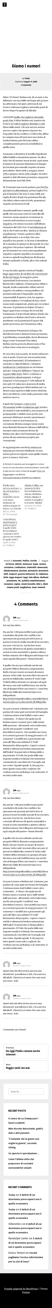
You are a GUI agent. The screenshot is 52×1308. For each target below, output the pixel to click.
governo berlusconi (26, 574)
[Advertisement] (26, 27)
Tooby (27, 78)
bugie (35, 564)
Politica (26, 561)
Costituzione (20, 567)
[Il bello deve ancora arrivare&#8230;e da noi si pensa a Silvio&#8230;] (14, 500)
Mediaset (44, 577)
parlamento (12, 580)
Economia (17, 561)
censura (42, 564)
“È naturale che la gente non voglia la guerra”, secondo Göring (23, 1143)
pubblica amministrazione (33, 580)
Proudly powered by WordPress (21, 1288)
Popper (26, 1292)
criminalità (31, 567)
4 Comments (26, 85)
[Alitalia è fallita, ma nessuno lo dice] (35, 497)
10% (24, 170)
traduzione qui (30, 407)
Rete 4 (39, 584)
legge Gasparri (15, 577)
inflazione (43, 574)
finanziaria (33, 571)
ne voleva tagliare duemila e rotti (28, 124)
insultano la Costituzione (16, 367)
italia (5, 577)
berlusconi (27, 564)
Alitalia (18, 564)
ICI (37, 574)
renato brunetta (28, 584)
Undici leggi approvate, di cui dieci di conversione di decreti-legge (25, 274)
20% (5, 174)
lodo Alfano (34, 577)
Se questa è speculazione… (23, 1153)
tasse (34, 587)
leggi (25, 577)
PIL (19, 580)
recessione (8, 584)
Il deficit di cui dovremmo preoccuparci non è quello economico (25, 1199)
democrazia (42, 567)
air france (10, 564)
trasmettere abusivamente (17, 377)
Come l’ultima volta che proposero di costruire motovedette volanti (21, 1163)
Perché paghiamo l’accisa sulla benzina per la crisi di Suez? (25, 1257)
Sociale (33, 561)
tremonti (41, 587)
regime (17, 584)
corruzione (8, 567)
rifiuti (45, 584)
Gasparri (13, 574)
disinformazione (11, 571)
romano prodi (13, 587)
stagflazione (25, 587)
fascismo (23, 571)
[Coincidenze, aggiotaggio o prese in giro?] (14, 532)
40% (27, 174)
